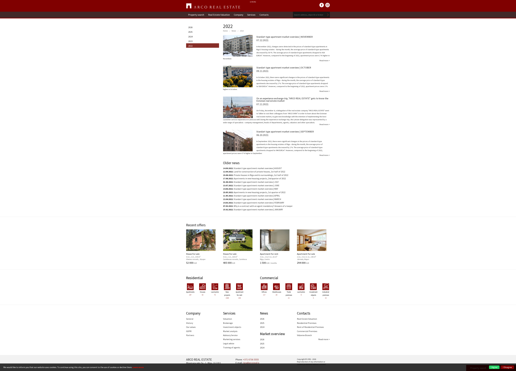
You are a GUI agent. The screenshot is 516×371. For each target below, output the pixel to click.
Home (225, 31)
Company (238, 14)
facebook (321, 5)
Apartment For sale (309, 255)
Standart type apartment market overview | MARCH (252, 199)
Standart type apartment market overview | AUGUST (252, 168)
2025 (190, 32)
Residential (194, 278)
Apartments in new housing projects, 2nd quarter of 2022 (254, 178)
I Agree (494, 367)
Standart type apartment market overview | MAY (250, 188)
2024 (190, 36)
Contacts (264, 14)
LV (250, 2)
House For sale (198, 255)
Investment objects (232, 327)
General (189, 318)
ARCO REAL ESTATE (213, 5)
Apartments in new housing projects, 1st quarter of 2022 (254, 192)
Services (251, 14)
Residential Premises (306, 323)
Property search (196, 14)
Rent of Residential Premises (310, 327)
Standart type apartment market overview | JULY (251, 182)
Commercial (269, 278)
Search (328, 15)
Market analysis (230, 331)
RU (255, 2)
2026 (190, 27)
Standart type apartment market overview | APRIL (251, 195)
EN (253, 2)
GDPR (188, 331)
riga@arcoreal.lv (251, 362)
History (189, 323)
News (234, 31)
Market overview (272, 333)
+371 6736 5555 (251, 359)
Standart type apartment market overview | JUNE (251, 185)
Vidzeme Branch (304, 335)
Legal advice (228, 343)
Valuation (227, 318)
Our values (191, 327)
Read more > (324, 339)
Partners (190, 335)
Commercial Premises (307, 331)
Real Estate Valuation (219, 14)
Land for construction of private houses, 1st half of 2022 (254, 171)
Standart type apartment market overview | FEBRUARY (253, 202)
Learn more (138, 367)
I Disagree (507, 367)
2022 (190, 46)
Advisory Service (230, 335)
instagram (327, 5)
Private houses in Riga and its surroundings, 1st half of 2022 (255, 175)
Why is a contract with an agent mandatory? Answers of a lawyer (258, 206)
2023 (190, 41)
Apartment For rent (272, 255)
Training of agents (231, 347)
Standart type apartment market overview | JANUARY (253, 209)
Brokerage (228, 323)
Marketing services (231, 339)
